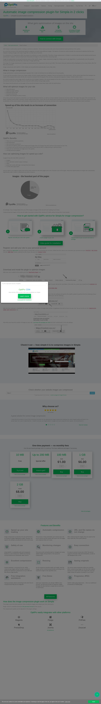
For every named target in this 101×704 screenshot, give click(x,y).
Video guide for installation (24, 300)
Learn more (24, 296)
